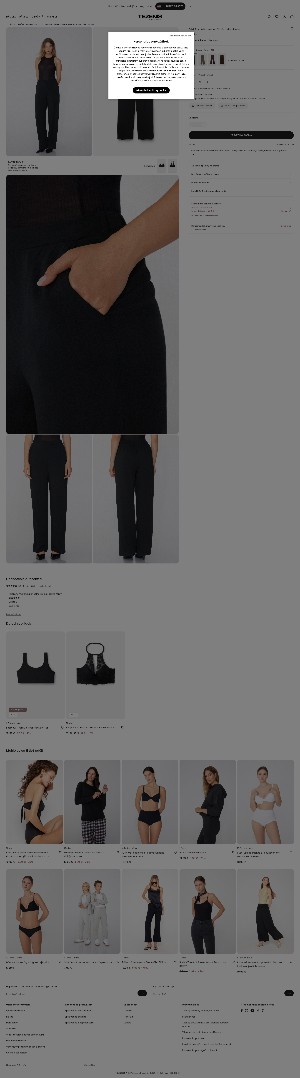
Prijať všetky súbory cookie (151, 90)
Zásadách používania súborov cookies (153, 70)
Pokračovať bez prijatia (181, 35)
